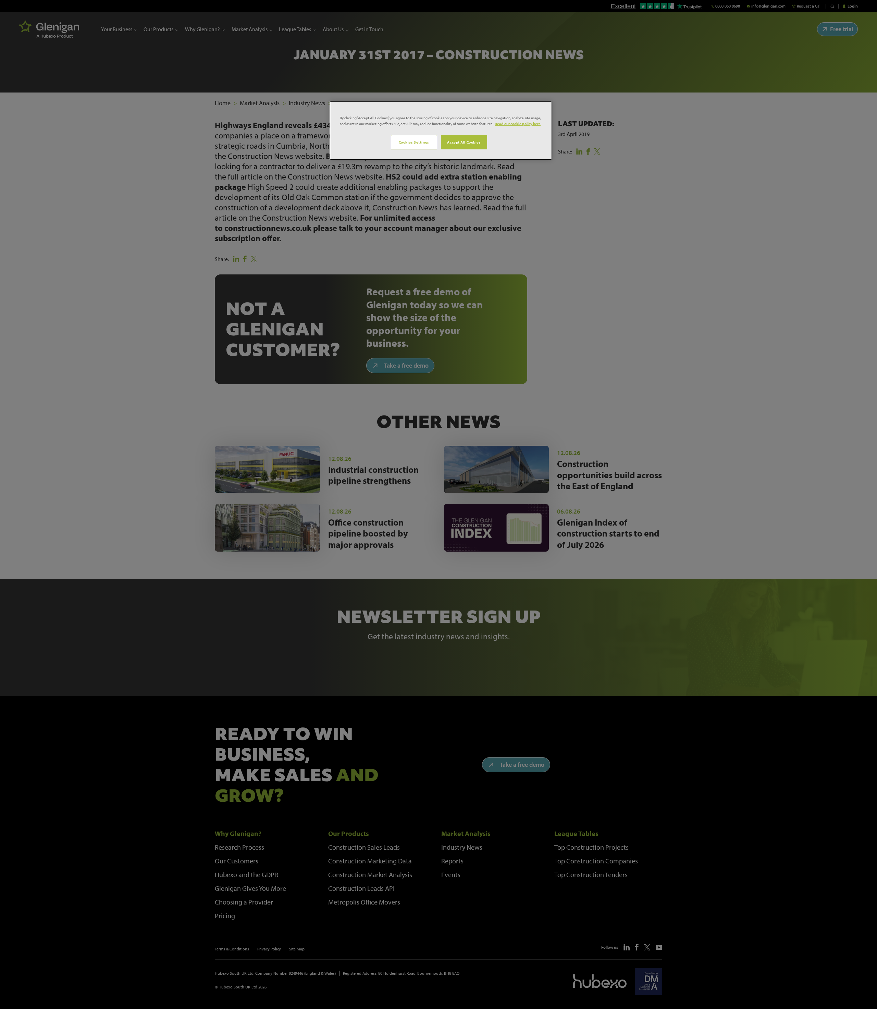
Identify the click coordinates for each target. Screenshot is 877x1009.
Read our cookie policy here (518, 123)
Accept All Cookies (464, 142)
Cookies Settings (414, 142)
